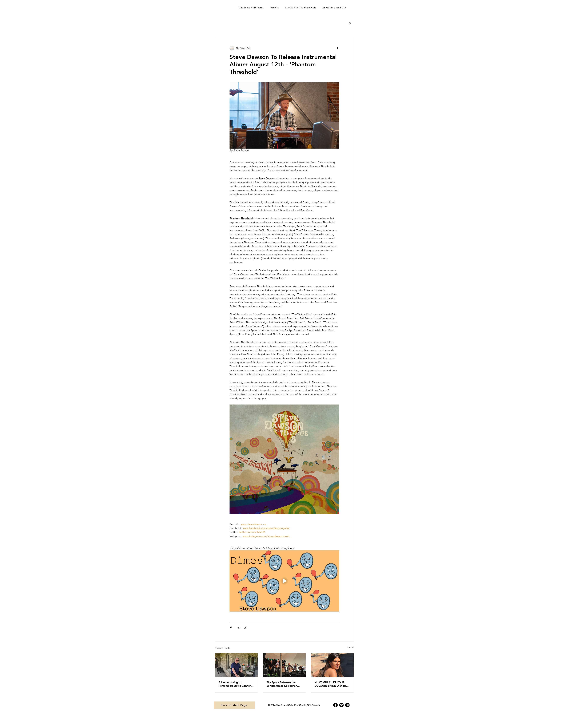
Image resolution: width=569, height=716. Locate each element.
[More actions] (337, 48)
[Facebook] (335, 705)
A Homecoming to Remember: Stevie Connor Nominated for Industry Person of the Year (235, 684)
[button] (350, 23)
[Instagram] (347, 705)
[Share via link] (245, 627)
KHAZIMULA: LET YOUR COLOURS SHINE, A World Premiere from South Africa (332, 684)
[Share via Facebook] (231, 627)
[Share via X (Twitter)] (238, 627)
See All (350, 647)
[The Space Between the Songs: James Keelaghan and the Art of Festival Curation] (284, 665)
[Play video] (284, 581)
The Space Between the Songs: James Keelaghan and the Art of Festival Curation (282, 684)
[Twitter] (341, 705)
